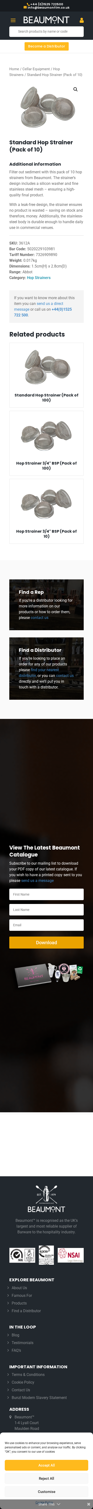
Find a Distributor (26, 1311)
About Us (19, 1288)
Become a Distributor (46, 46)
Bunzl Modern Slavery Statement (39, 1397)
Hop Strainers (39, 277)
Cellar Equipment (36, 69)
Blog (15, 1335)
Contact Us (21, 1390)
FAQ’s (16, 1350)
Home (14, 69)
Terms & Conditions (28, 1374)
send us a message (37, 880)
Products (19, 1303)
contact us (39, 617)
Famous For (22, 1295)
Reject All (46, 1478)
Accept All (46, 1465)
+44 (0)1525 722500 (46, 4)
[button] (75, 89)
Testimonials (22, 1342)
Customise (46, 1492)
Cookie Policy (23, 1382)
